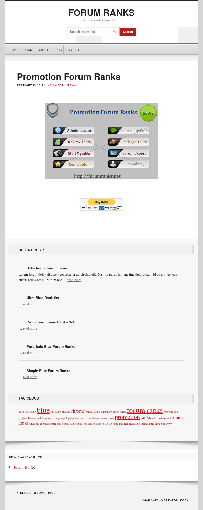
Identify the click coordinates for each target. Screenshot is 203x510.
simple (52, 423)
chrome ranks (93, 411)
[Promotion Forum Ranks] (101, 177)
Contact (72, 49)
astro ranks (30, 411)
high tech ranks (84, 418)
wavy (169, 423)
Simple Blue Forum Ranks (48, 370)
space (60, 423)
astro (21, 411)
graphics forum (27, 418)
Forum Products (35, 49)
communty (106, 411)
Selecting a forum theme (47, 268)
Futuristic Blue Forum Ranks (51, 346)
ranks (146, 417)
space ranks (70, 423)
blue (43, 410)
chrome (78, 411)
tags (121, 423)
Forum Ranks (101, 12)
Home (13, 49)
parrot (111, 418)
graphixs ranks (43, 418)
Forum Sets (22, 467)
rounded (166, 418)
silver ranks (42, 423)
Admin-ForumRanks (62, 85)
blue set (66, 411)
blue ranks (55, 411)
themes (144, 423)
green (54, 418)
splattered (82, 423)
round (159, 418)
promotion (127, 416)
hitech (96, 418)
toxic (151, 423)
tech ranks (134, 423)
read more (74, 279)
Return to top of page (37, 493)
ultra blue (160, 423)
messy (104, 418)
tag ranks (113, 423)
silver (32, 423)
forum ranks (145, 410)
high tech (71, 418)
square (91, 423)
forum (123, 411)
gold (176, 411)
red (153, 418)
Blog (58, 49)
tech (126, 423)
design (115, 411)
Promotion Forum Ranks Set (50, 322)
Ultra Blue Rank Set (43, 297)
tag (106, 423)
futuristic (168, 411)
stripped (100, 423)
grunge (61, 418)
